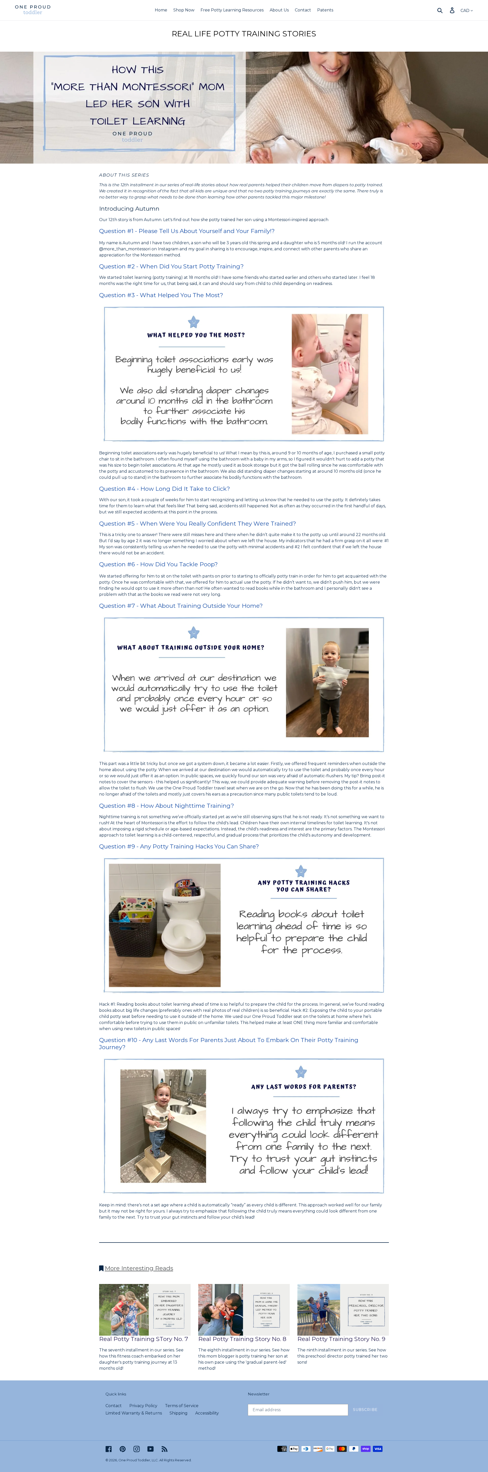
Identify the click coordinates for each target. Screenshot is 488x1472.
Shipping (179, 1413)
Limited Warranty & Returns (133, 1413)
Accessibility (207, 1413)
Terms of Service (182, 1405)
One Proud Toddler (134, 1460)
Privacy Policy (143, 1405)
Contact (113, 1405)
